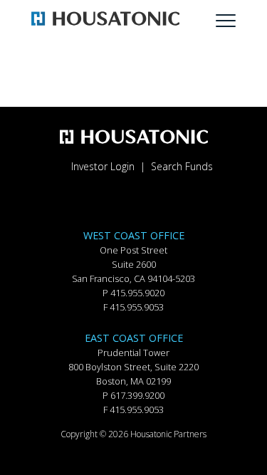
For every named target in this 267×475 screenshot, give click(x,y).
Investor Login (103, 166)
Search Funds (182, 166)
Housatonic (60, 20)
